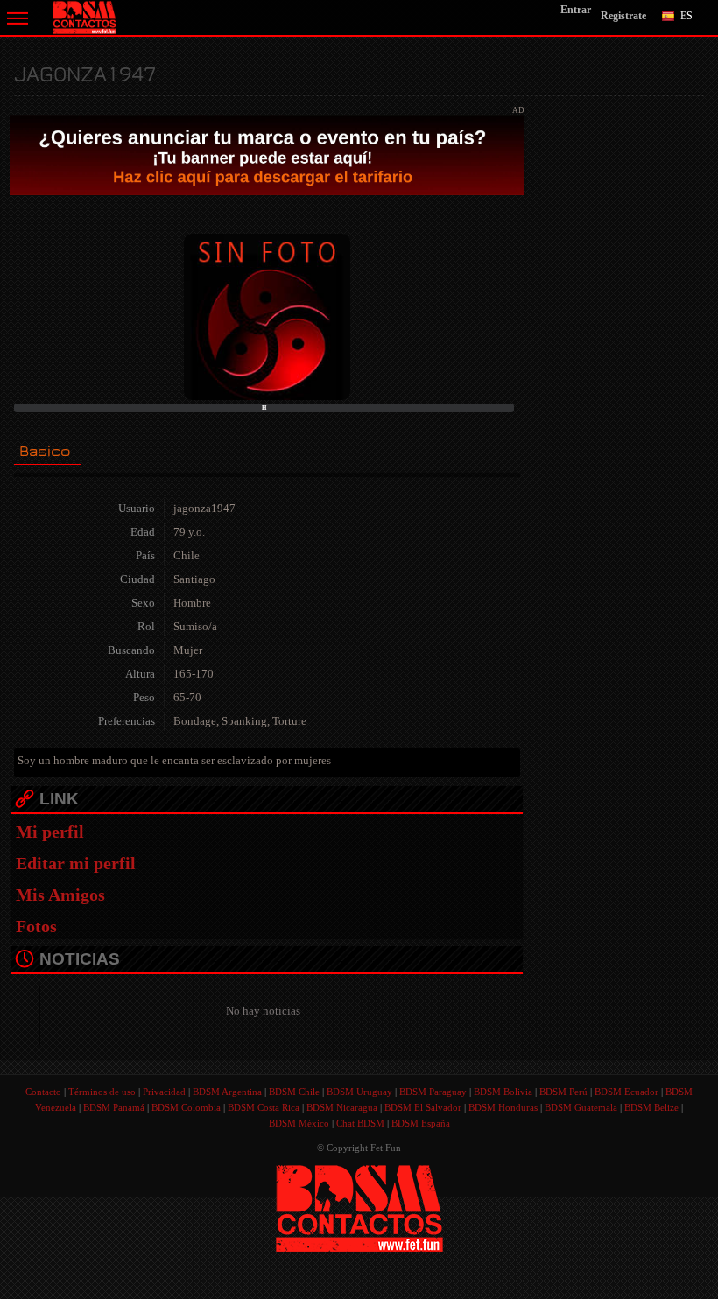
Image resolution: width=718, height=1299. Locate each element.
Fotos (36, 926)
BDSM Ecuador (626, 1091)
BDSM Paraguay (433, 1091)
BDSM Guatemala (581, 1107)
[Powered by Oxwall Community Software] (359, 1206)
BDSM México (299, 1123)
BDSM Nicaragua (341, 1107)
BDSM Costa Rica (263, 1107)
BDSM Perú (563, 1091)
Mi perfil (50, 831)
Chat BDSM (360, 1123)
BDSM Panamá (113, 1107)
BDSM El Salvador (422, 1107)
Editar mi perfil (76, 863)
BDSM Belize (651, 1107)
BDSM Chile (294, 1091)
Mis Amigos (60, 894)
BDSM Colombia (186, 1107)
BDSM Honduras (503, 1107)
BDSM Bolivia (503, 1091)
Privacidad (164, 1091)
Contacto (43, 1091)
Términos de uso (102, 1091)
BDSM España (420, 1123)
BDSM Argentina (227, 1091)
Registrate (623, 16)
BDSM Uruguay (359, 1091)
